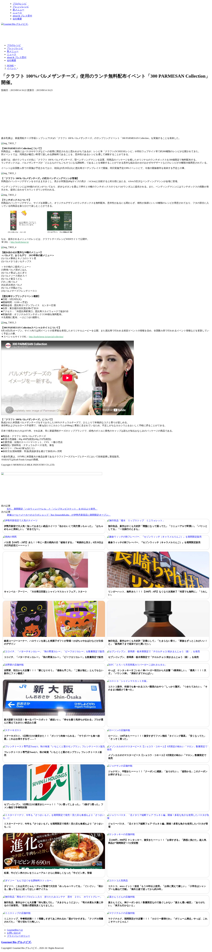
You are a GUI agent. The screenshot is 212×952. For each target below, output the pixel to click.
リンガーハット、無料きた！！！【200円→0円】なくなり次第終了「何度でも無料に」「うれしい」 (157, 593)
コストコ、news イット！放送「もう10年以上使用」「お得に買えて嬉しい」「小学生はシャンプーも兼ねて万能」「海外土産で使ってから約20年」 (157, 887)
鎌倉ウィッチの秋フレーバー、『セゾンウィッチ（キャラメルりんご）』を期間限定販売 (154, 542)
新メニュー (18, 9)
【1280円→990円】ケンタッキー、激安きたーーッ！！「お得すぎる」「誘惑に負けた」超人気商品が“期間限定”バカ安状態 (157, 841)
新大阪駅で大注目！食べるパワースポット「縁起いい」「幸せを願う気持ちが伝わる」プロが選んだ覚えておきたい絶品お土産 (53, 721)
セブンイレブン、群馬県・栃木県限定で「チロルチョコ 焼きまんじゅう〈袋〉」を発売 (153, 657)
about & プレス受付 (22, 16)
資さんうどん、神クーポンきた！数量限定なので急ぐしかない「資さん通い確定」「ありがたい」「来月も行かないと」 (156, 904)
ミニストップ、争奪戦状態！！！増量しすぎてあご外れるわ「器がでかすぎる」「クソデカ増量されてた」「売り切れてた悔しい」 (53, 920)
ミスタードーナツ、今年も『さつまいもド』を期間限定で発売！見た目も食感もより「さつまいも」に (53, 825)
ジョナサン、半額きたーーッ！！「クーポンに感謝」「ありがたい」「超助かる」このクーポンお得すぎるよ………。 (157, 773)
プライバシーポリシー (18, 936)
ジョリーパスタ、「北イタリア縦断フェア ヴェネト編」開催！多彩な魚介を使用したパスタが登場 (158, 825)
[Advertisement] (53, 34)
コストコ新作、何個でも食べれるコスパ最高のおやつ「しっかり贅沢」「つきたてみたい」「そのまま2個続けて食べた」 (157, 688)
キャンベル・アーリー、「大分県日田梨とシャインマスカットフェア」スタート (45, 591)
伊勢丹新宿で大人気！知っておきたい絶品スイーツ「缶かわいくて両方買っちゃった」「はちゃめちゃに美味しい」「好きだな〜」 (53, 527)
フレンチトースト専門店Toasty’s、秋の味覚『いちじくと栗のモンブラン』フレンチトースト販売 (53, 753)
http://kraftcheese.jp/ (20, 242)
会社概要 (17, 19)
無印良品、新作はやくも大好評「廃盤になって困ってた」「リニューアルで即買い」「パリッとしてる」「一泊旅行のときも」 (157, 527)
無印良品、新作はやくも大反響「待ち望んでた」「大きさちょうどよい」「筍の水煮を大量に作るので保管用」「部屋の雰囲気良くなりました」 (53, 904)
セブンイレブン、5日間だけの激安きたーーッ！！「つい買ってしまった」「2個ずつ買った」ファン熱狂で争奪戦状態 (53, 806)
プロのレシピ (20, 3)
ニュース (17, 13)
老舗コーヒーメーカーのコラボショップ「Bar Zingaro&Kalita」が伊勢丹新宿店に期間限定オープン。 (59, 515)
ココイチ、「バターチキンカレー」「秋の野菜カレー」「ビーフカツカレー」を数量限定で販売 (53, 657)
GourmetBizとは (15, 930)
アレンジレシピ (21, 6)
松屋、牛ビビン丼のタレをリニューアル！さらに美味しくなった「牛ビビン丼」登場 (48, 873)
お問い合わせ (14, 933)
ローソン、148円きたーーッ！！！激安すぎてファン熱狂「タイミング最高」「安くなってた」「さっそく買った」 (157, 737)
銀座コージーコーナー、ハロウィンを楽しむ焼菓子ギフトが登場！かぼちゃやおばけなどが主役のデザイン (53, 642)
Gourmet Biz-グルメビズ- (16, 942)
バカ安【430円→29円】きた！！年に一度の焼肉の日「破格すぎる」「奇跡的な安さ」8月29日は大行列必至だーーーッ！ (53, 544)
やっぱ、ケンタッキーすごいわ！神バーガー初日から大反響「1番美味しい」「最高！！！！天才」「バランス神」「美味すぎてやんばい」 (157, 672)
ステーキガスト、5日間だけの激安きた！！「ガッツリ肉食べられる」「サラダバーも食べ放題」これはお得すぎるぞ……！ (52, 737)
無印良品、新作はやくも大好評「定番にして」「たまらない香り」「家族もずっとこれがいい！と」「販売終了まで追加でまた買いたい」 (157, 642)
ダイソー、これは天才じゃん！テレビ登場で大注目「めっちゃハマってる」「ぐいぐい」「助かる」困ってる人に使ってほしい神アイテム (53, 887)
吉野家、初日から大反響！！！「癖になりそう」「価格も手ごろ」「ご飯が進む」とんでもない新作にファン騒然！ (53, 672)
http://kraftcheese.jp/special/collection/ (46, 336)
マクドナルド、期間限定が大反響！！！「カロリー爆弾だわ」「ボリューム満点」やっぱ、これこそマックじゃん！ (157, 920)
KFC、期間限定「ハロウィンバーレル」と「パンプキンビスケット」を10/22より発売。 (52, 509)
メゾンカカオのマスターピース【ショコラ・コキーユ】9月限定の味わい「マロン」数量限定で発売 (157, 756)
